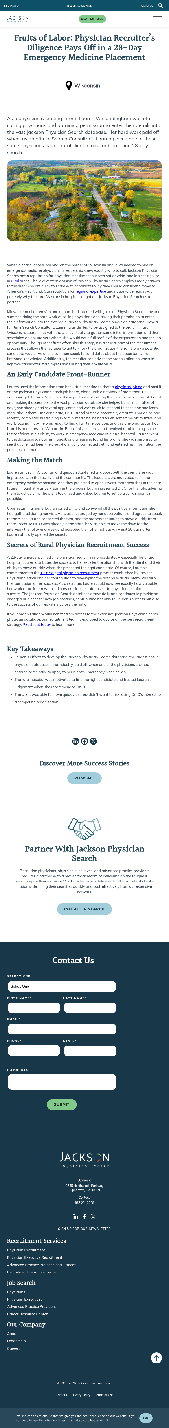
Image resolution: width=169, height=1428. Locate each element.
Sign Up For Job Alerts (79, 5)
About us (14, 1333)
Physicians (16, 1292)
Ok (146, 1418)
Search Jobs (92, 18)
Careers (13, 1348)
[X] (93, 742)
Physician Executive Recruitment (34, 1257)
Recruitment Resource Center (32, 1272)
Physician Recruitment (26, 1250)
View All (84, 778)
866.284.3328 (84, 1203)
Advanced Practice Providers (31, 1306)
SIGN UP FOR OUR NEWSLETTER (84, 1229)
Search (161, 5)
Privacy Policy (80, 1395)
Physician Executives (24, 1299)
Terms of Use (104, 1395)
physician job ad (128, 386)
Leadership (16, 1341)
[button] (157, 19)
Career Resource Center (27, 1314)
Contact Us (146, 5)
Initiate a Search (84, 909)
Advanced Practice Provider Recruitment (41, 1265)
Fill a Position (11, 5)
